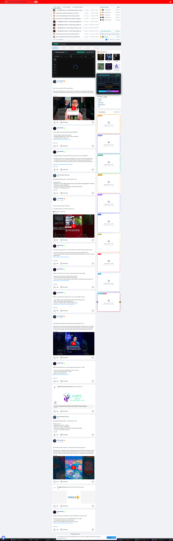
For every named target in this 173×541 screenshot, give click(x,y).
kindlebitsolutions (61, 487)
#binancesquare (56, 139)
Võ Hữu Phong (107, 12)
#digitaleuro (72, 304)
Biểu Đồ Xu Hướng (80, 52)
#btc (68, 164)
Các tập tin (97, 47)
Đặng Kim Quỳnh (107, 19)
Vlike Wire (59, 127)
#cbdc (68, 304)
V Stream (59, 81)
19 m (58, 153)
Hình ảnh (72, 47)
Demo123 (106, 36)
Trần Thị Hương (107, 9)
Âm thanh (88, 47)
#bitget (70, 164)
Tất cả (56, 47)
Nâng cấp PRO (109, 91)
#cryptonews (67, 139)
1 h (57, 270)
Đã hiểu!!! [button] (110, 537)
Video (80, 47)
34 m (58, 200)
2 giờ (58, 418)
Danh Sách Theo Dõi (90, 52)
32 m (58, 176)
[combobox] (21, 1)
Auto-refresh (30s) (111, 39)
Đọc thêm (55, 96)
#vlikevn (99, 100)
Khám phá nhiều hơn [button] (61, 538)
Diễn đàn (61, 39)
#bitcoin (71, 523)
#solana (62, 139)
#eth (68, 280)
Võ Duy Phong (107, 17)
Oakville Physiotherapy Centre (64, 386)
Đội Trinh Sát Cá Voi (62, 175)
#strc (68, 374)
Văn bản (64, 47)
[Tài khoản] (170, 2)
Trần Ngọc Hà (107, 14)
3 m (58, 82)
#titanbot (100, 98)
